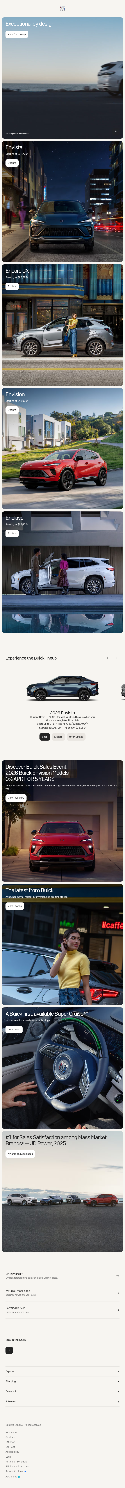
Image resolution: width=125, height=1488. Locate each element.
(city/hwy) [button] (82, 723)
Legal (8, 1457)
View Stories (15, 906)
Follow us (10, 1401)
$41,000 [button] (23, 401)
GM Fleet (10, 1447)
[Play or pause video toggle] (116, 131)
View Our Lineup (17, 34)
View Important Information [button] (17, 134)
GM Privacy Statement (17, 1466)
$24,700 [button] (23, 153)
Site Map (10, 1437)
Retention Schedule (16, 1461)
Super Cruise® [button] (71, 1013)
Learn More (14, 1029)
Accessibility (12, 1452)
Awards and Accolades (20, 1153)
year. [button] (8, 789)
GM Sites (10, 1442)
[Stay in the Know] (9, 1350)
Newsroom (11, 1432)
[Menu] (7, 8)
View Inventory (16, 798)
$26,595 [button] (23, 277)
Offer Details (76, 736)
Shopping (10, 1381)
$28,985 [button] (81, 727)
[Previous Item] (108, 658)
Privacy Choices (14, 1471)
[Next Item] (116, 658)
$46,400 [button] (23, 524)
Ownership (11, 1391)
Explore (12, 163)
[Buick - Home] (62, 5)
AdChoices (11, 1476)
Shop (44, 736)
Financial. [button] (71, 785)
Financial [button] (73, 720)
